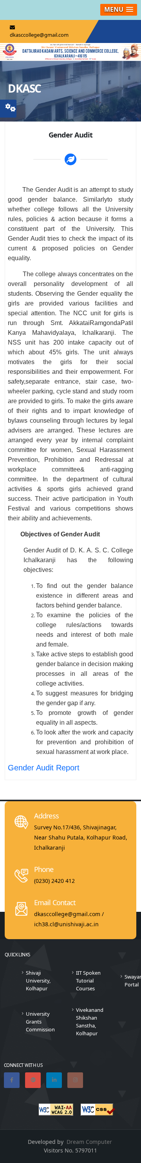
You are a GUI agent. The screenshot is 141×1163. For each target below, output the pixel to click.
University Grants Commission (40, 1021)
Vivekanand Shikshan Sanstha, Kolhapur (89, 1021)
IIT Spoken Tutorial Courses (88, 980)
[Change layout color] (10, 106)
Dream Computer (89, 1141)
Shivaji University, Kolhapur (38, 980)
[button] (118, 10)
